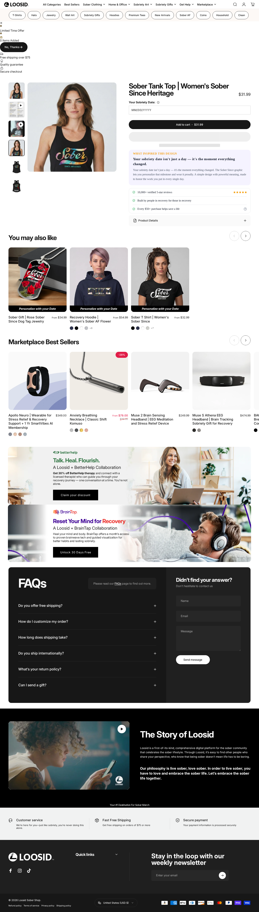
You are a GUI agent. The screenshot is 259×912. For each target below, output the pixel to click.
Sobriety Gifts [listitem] (92, 15)
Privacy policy (47, 905)
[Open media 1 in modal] (71, 127)
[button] (190, 137)
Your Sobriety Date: (151, 102)
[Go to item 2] (16, 129)
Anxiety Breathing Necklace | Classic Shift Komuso (88, 419)
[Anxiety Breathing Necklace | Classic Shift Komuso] (99, 381)
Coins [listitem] (203, 15)
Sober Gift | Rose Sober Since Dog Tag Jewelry (26, 319)
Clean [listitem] (241, 15)
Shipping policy (63, 905)
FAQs (118, 583)
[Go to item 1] (16, 110)
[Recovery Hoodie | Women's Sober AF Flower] (99, 276)
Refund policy (14, 905)
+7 (152, 328)
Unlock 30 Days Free (75, 552)
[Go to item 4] (16, 167)
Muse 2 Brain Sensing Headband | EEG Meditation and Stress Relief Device (152, 419)
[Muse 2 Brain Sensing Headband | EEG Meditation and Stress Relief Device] (160, 381)
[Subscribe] (222, 875)
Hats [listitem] (34, 15)
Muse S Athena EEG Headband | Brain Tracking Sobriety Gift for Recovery (212, 419)
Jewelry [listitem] (51, 15)
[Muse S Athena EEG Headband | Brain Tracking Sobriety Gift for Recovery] (221, 381)
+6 (91, 328)
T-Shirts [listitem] (17, 15)
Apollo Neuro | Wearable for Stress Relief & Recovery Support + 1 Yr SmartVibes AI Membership (30, 421)
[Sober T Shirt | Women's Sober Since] (160, 276)
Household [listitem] (222, 15)
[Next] (111, 128)
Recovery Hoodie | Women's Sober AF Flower (90, 319)
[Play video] (69, 755)
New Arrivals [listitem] (162, 15)
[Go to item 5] (16, 186)
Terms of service (31, 905)
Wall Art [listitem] (70, 15)
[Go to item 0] (16, 90)
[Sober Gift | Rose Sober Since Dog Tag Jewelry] (37, 276)
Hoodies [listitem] (114, 15)
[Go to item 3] (16, 148)
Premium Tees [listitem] (137, 15)
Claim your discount (75, 495)
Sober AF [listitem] (185, 15)
